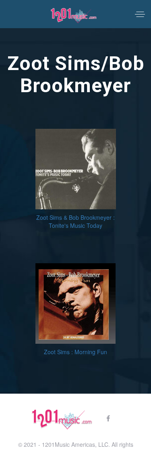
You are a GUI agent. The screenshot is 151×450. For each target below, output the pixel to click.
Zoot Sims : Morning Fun (75, 352)
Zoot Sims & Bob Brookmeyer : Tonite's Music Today (75, 221)
